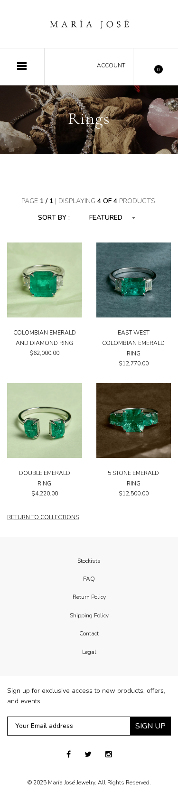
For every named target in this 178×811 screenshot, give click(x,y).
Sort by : (54, 217)
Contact (89, 633)
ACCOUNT (111, 65)
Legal (89, 652)
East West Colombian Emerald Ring (133, 343)
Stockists (89, 561)
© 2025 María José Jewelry (61, 782)
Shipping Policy (89, 615)
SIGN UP (150, 726)
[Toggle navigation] (22, 66)
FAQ (89, 579)
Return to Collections (43, 517)
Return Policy (89, 597)
